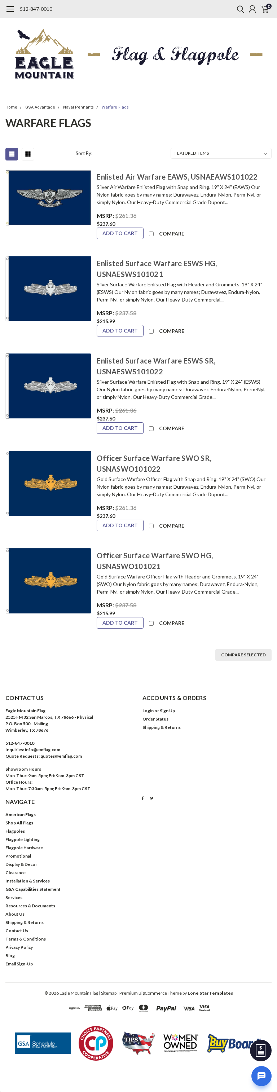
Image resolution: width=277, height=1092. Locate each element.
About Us (15, 914)
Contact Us (16, 930)
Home (11, 107)
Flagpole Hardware (24, 847)
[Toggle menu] (10, 13)
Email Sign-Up (19, 963)
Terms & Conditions (25, 939)
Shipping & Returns (161, 727)
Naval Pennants (78, 107)
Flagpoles (15, 831)
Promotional (18, 856)
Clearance (15, 872)
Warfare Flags (115, 107)
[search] (239, 9)
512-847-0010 (36, 9)
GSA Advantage (40, 107)
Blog (10, 955)
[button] (43, 1043)
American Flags (20, 814)
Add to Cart (120, 233)
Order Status (155, 719)
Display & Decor (21, 864)
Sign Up (167, 710)
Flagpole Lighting (22, 839)
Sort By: (84, 153)
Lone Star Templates (210, 993)
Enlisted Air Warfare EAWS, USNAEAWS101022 (177, 176)
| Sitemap (107, 993)
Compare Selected (243, 654)
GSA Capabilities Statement (33, 889)
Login (148, 710)
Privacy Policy (19, 947)
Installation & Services (27, 881)
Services (13, 897)
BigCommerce (152, 993)
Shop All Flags (19, 822)
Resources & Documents (30, 905)
